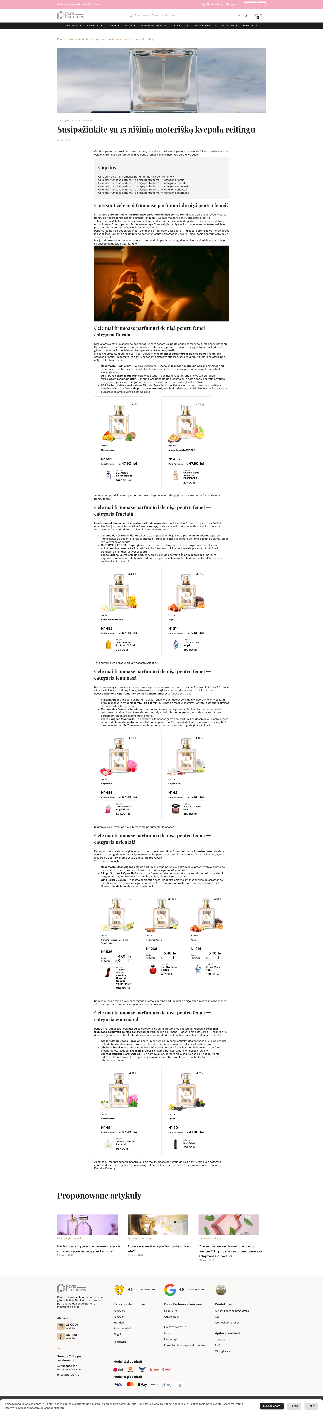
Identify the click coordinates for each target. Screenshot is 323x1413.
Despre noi (170, 1311)
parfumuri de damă (118, 529)
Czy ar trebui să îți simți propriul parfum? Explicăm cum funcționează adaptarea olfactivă (230, 1251)
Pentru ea (72, 26)
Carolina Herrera (123, 975)
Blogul (117, 1334)
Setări (294, 1406)
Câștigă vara (222, 1351)
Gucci (125, 643)
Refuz (311, 1406)
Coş (217, 1317)
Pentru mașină (122, 1328)
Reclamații (170, 1339)
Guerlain (191, 474)
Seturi (128, 26)
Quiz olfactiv (171, 1317)
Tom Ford (125, 1142)
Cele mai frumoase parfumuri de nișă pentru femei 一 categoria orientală (143, 189)
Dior (169, 967)
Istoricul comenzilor (227, 1322)
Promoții (119, 1342)
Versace (192, 807)
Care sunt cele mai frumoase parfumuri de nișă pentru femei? (136, 177)
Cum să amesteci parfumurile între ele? (158, 1249)
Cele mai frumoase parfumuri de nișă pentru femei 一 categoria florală (141, 180)
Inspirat (108, 453)
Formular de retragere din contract (185, 1345)
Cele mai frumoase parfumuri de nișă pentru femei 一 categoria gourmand (143, 193)
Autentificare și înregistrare (232, 1311)
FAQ (217, 1345)
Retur (167, 1333)
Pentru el (93, 26)
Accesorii (228, 26)
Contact (220, 1339)
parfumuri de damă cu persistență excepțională (143, 350)
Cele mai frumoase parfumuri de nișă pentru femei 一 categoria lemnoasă (143, 186)
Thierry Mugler (191, 643)
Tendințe (83, 39)
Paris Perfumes (66, 39)
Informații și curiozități (69, 1238)
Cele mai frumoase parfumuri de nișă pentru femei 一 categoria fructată (142, 183)
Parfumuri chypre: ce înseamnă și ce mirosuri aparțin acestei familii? (88, 1249)
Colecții (179, 26)
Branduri (248, 26)
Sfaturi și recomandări (69, 120)
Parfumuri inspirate (153, 26)
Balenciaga (124, 473)
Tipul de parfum (203, 26)
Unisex (112, 26)
